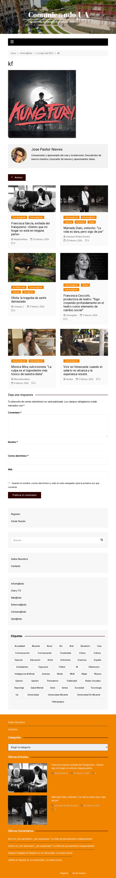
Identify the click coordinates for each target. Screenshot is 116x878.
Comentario (14, 412)
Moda (60, 674)
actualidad (19, 646)
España (97, 660)
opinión (35, 680)
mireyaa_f (19, 306)
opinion (19, 680)
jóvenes (46, 674)
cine (99, 646)
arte (71, 646)
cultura (97, 653)
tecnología (96, 687)
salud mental (37, 687)
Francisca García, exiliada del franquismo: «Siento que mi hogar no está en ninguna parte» (30, 229)
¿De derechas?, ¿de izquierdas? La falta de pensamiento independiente (54, 838)
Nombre (13, 442)
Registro (15, 514)
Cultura (85, 285)
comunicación (22, 653)
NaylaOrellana (20, 239)
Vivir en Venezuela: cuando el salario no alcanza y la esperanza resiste (82, 370)
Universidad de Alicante (88, 694)
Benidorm (85, 646)
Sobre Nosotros (19, 559)
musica (97, 674)
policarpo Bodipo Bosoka (78, 236)
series (65, 687)
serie (52, 687)
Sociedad (80, 222)
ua (17, 694)
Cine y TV (16, 590)
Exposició (43, 667)
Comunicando (45, 653)
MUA (72, 674)
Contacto (15, 566)
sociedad (79, 687)
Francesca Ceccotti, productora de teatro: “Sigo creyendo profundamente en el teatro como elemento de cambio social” (83, 303)
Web (10, 469)
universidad (33, 694)
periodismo (52, 680)
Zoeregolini (71, 315)
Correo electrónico (18, 455)
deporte (19, 660)
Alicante (36, 646)
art (60, 646)
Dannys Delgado (16, 853)
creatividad (65, 653)
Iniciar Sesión (18, 521)
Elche (50, 660)
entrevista (65, 660)
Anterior (19, 177)
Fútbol (62, 667)
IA (77, 667)
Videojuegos (58, 701)
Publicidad (72, 680)
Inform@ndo (17, 583)
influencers (94, 667)
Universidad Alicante (58, 694)
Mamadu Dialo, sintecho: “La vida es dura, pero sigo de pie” (83, 229)
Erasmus (82, 660)
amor (49, 646)
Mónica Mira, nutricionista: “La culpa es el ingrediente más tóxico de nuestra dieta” (31, 370)
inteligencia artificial (24, 674)
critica (82, 653)
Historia (68, 222)
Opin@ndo (28, 292)
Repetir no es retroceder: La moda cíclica (50, 853)
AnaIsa (69, 379)
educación (35, 660)
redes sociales (93, 680)
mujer (84, 674)
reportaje (19, 687)
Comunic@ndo (19, 217)
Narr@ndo (16, 597)
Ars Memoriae (19, 287)
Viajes (91, 222)
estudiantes (22, 667)
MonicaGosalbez (22, 379)
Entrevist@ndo (36, 217)
